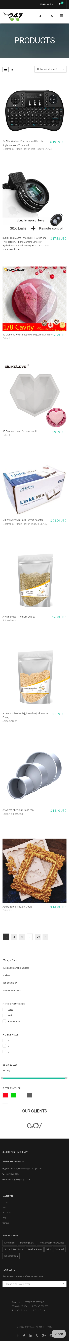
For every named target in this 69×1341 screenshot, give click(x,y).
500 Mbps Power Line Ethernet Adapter (23, 520)
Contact (6, 1223)
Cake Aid (7, 338)
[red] (5, 1095)
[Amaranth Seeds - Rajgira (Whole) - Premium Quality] (34, 677)
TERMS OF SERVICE (34, 1302)
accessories (14, 1021)
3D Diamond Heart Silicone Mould (20, 431)
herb (10, 1015)
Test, (33, 149)
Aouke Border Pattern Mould (17, 906)
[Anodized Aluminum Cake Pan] (34, 774)
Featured (18, 814)
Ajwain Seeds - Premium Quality (19, 616)
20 (38, 936)
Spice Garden (10, 620)
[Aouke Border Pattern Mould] (34, 871)
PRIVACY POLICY (19, 1306)
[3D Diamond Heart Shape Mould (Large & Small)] (34, 299)
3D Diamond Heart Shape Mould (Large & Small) (27, 334)
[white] (21, 1095)
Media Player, (23, 149)
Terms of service (19, 1310)
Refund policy (38, 1310)
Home (5, 1202)
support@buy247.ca (21, 1179)
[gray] (29, 1095)
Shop (5, 1207)
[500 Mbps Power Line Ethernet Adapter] (34, 488)
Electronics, (9, 149)
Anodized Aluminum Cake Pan (18, 810)
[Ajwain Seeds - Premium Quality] (34, 581)
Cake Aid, (8, 814)
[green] (13, 1095)
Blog (5, 1217)
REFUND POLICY (40, 1306)
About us (7, 1212)
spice (10, 1009)
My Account (45, 4)
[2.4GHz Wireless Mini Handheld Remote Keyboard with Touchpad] (34, 109)
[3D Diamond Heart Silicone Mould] (34, 395)
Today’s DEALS (44, 149)
